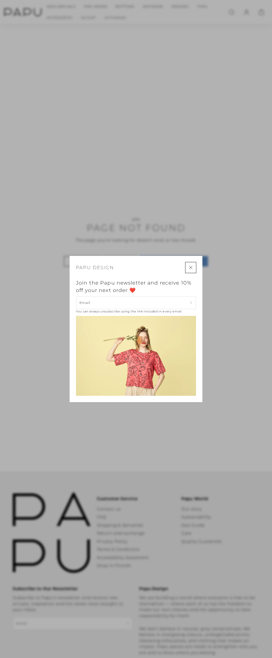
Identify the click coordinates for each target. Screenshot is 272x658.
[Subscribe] (191, 302)
